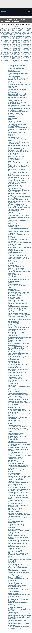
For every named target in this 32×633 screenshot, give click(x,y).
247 (17, 48)
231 (13, 46)
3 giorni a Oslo (13, 223)
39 (29, 29)
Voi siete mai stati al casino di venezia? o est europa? (18, 267)
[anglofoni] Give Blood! (16, 68)
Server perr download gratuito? (18, 442)
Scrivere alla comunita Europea (18, 486)
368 (6, 60)
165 (21, 40)
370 (10, 60)
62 (2, 32)
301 (13, 53)
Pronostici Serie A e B (15, 115)
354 (6, 58)
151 (21, 38)
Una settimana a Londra (16, 214)
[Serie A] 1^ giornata (15, 378)
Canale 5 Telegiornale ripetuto (18, 513)
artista (10, 119)
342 (10, 57)
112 (28, 34)
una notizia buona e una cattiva (18, 215)
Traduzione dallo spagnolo (17, 570)
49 (13, 30)
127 (30, 36)
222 (24, 45)
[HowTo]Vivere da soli (15, 583)
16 (24, 28)
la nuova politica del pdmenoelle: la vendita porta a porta (19, 179)
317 (17, 54)
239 (30, 46)
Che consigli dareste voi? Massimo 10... (16, 480)
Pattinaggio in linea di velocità (18, 270)
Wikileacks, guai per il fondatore (19, 190)
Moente (10, 212)
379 (30, 60)
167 (26, 40)
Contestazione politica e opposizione (16, 521)
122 (19, 36)
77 (26, 32)
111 (26, 34)
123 (21, 36)
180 (24, 41)
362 (24, 58)
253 (30, 48)
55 (23, 30)
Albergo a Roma (13, 137)
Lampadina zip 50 (14, 211)
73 (20, 32)
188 (10, 42)
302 (15, 53)
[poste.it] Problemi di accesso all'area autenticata (18, 74)
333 (21, 56)
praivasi (11, 283)
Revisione (11, 116)
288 (15, 52)
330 (15, 56)
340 (6, 57)
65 (7, 32)
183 (30, 41)
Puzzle (10, 135)
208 (24, 44)
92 (19, 33)
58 (28, 30)
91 (17, 33)
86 (9, 33)
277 (21, 50)
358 (15, 58)
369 (8, 60)
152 (24, 38)
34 (21, 29)
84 (6, 33)
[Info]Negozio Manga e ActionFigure (15, 459)
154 (28, 38)
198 (2, 44)
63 (4, 32)
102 (6, 34)
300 (10, 53)
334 (24, 56)
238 (28, 46)
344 (15, 57)
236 (24, 46)
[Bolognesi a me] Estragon (17, 124)
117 (8, 36)
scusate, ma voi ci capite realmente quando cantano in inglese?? (18, 526)
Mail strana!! (12, 562)
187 (8, 42)
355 (8, 58)
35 (23, 29)
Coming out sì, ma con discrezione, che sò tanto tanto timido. (18, 172)
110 (24, 34)
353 (4, 58)
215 (8, 45)
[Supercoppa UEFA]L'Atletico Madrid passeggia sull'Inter (18, 347)
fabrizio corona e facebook (17, 436)
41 (0, 30)
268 (1, 50)
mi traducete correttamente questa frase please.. (17, 102)
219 (17, 45)
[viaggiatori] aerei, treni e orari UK (19, 414)
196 (28, 42)
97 (27, 33)
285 (8, 52)
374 (19, 60)
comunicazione (13, 593)
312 (6, 54)
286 (10, 52)
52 (18, 30)
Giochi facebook (13, 321)
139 (26, 37)
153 (26, 38)
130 (6, 37)
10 (15, 28)
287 (13, 52)
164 (19, 40)
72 (18, 32)
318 (19, 54)
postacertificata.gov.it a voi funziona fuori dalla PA (17, 585)
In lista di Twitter (13, 126)
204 (15, 44)
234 (19, 46)
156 (1, 40)
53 (20, 30)
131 (8, 37)
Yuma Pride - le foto (14, 377)
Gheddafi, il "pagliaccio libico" (18, 399)
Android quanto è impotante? (18, 353)
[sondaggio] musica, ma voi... (18, 316)
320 (23, 54)
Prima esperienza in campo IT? (18, 292)
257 (8, 49)
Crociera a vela (13, 335)
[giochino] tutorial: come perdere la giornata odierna (19, 627)
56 (24, 30)
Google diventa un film (15, 251)
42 (2, 30)
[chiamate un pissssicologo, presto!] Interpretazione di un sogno (18, 497)
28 (12, 29)
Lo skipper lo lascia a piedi (17, 94)
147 (13, 38)
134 (15, 37)
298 (6, 53)
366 (1, 60)
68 (12, 32)
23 (4, 29)
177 (17, 41)
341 (8, 57)
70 (15, 32)
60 (31, 30)
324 (1, 56)
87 (11, 33)
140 (28, 37)
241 (4, 48)
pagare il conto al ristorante (17, 372)
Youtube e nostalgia (15, 500)
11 (16, 28)
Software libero (13, 227)
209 (26, 44)
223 (26, 45)
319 (21, 54)
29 (13, 29)
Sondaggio (12, 241)
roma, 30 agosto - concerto (17, 308)
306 (24, 53)
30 (15, 29)
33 (20, 29)
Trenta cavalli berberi (15, 375)
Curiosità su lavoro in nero (17, 150)
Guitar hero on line (14, 420)
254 (1, 49)
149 (17, 38)
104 (11, 34)
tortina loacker (13, 598)
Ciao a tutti (11, 161)
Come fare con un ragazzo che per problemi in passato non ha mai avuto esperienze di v (18, 146)
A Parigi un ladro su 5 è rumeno (18, 406)
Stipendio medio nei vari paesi (18, 449)
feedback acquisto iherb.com (18, 199)
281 (30, 50)
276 (19, 50)
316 (14, 54)
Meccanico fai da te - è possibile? (19, 327)
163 (17, 40)
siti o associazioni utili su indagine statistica (16, 157)
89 (14, 33)
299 (8, 53)
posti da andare (13, 359)
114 (2, 36)
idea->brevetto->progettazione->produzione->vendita (18, 112)
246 (15, 48)
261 (17, 49)
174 (10, 41)
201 (8, 44)
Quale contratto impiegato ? (17, 193)
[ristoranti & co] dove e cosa (17, 257)
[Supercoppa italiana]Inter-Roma (19, 206)
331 (17, 56)
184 (1, 42)
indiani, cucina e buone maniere (19, 382)
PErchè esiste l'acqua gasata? (18, 553)
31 (16, 29)
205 (17, 44)
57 (26, 30)
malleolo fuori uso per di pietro (18, 123)
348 (24, 57)
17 (26, 28)
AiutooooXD (12, 441)
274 (15, 50)
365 (30, 58)
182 (28, 41)
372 (15, 60)
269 (4, 50)
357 (13, 58)
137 (21, 37)
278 (24, 50)
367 (4, 60)
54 (21, 30)
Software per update (15, 503)
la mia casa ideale (14, 159)
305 (21, 53)
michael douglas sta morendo (18, 78)
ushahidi (11, 87)
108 (20, 34)
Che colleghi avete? (15, 510)
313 (8, 54)
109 (22, 34)
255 (4, 49)
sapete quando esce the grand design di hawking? (18, 531)
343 (13, 57)
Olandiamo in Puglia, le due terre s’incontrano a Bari (19, 515)
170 (1, 41)
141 (30, 37)
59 (29, 30)
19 (29, 28)
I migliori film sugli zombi (16, 535)
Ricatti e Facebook (14, 185)
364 (28, 58)
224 (28, 45)
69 (13, 32)
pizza (10, 324)
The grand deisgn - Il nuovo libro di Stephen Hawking (19, 489)
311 (3, 54)
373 (17, 60)
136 (19, 37)
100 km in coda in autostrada (18, 239)
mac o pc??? (12, 494)
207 (22, 44)
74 (21, 32)
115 (4, 36)
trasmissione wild (14, 71)
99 (30, 33)
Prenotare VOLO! (14, 473)
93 (20, 33)
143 (4, 38)
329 (13, 56)
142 (1, 38)
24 (5, 29)
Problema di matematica (16, 558)
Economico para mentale (16, 95)
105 (13, 34)
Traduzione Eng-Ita (14, 244)
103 (8, 34)
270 (6, 50)
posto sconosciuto (14, 225)
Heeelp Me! (12, 561)
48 (12, 30)
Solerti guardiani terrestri (16, 546)
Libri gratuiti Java (14, 297)
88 (12, 33)
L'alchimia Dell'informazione (17, 447)
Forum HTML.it (11, 20)
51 (16, 30)
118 (10, 36)
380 (15, 61)
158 (6, 40)
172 (6, 41)
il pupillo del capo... (14, 418)
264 (24, 49)
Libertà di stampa (14, 299)
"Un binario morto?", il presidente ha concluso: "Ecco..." (19, 456)
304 (19, 53)
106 (15, 34)
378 (28, 60)
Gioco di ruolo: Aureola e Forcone (19, 243)
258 (10, 49)
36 (24, 29)
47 (10, 30)
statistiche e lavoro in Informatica (19, 492)
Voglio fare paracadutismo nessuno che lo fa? (17, 182)
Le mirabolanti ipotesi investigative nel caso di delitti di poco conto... (19, 84)
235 (21, 46)
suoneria (11, 70)
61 (0, 32)
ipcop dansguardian (15, 551)
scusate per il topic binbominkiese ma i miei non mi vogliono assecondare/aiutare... (18, 356)
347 (21, 57)
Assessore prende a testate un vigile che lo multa (18, 142)
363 (26, 58)
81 (1, 33)
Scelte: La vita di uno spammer (18, 175)
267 (30, 49)
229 (8, 46)
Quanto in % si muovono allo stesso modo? (17, 98)
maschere (11, 167)
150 (19, 38)
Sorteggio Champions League (18, 307)
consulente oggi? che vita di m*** (19, 207)
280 (28, 50)
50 (15, 30)
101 (4, 34)
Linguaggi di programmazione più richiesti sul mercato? (19, 338)
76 (24, 32)
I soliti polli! (12, 385)
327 (8, 56)
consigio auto (12, 118)
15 (22, 28)
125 (26, 36)
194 (24, 42)
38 (28, 29)
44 (5, 30)
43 (4, 30)
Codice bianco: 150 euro (16, 246)
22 (2, 29)
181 (26, 41)
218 (15, 45)
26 (8, 29)
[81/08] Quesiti (13, 383)
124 (23, 36)
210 (28, 44)
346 (19, 57)
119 (12, 36)
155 (30, 38)
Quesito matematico (15, 100)
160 (10, 40)
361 (21, 58)
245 (13, 48)
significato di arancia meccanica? (19, 319)
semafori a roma (13, 361)
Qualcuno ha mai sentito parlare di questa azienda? (19, 595)
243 (8, 48)
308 (28, 53)
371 (13, 60)
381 (17, 61)
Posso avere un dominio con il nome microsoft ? (18, 541)
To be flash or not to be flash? (18, 417)
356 (10, 58)
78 (28, 32)
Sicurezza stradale (14, 284)
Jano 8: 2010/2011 (14, 363)
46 (8, 30)
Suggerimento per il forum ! (17, 554)
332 (19, 56)
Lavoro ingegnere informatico (18, 482)
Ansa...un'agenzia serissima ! (18, 465)
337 (30, 56)
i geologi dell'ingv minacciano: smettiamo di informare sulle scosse (18, 567)
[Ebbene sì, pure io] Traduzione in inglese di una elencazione (19, 427)
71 (16, 32)
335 (26, 56)
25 (7, 29)
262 (19, 49)
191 (17, 42)
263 (21, 49)
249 (21, 48)
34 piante (11, 415)
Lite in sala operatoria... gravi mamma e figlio (17, 365)
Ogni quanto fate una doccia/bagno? (15, 275)
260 (15, 49)
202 (10, 44)
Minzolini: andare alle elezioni (18, 620)
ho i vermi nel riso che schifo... (18, 166)
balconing (11, 582)
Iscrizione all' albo (14, 291)
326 (6, 56)
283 (4, 52)
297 (4, 53)
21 (0, 29)
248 (19, 48)
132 (10, 37)
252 (28, 48)
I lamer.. (10, 502)
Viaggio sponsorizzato (15, 195)
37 (26, 29)
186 (6, 42)
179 (21, 41)
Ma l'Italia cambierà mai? (16, 209)
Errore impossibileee (15, 484)
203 (13, 44)
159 (8, 40)
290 (19, 52)
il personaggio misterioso (16, 433)
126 (28, 36)
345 (17, 57)
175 (13, 41)
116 (6, 36)
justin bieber (12, 238)
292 (24, 52)
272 (10, 50)
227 (4, 46)
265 (26, 49)
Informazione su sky (15, 434)
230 (10, 46)
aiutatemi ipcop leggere (16, 550)
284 (6, 52)
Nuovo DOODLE (13, 511)
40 (31, 29)
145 (8, 38)
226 (1, 46)
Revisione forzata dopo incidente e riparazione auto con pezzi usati (19, 614)
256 (6, 49)
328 (10, 56)
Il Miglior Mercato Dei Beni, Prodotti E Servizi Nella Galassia (19, 401)
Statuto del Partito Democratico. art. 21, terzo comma (19, 573)
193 (21, 42)
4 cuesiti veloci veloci (15, 508)
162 (15, 40)
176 (15, 41)
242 (6, 48)
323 (31, 54)
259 (13, 49)
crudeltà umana (13, 318)
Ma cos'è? (11, 450)
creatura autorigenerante (16, 409)
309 (30, 53)
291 (21, 52)
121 (17, 36)
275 (17, 50)
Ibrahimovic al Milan (15, 367)
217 (13, 45)
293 (26, 52)
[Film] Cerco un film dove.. (17, 534)
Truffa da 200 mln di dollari (17, 155)
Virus (10, 556)
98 (28, 33)
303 (17, 53)
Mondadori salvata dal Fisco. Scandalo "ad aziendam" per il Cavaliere (18, 129)
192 (19, 42)
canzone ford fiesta (14, 606)
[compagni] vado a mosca (17, 255)
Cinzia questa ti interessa (16, 169)
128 (1, 37)
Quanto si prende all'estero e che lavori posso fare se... (19, 187)
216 (10, 45)
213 (4, 45)
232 (15, 46)
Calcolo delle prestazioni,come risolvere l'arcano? (18, 294)
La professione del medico (17, 487)
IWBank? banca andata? (16, 204)
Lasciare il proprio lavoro (16, 326)
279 (26, 50)
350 (28, 57)
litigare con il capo (14, 177)
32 (18, 29)
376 (24, 60)
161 (13, 40)
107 (17, 34)
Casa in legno (12, 289)
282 (1, 52)
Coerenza (11, 254)
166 (24, 40)
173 (8, 41)
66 (8, 32)
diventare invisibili (14, 529)
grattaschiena (12, 265)
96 (25, 33)
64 (5, 32)
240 (1, 48)
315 (12, 54)
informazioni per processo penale (19, 559)
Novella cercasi (13, 612)
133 (13, 37)
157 (4, 40)
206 (19, 44)
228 (6, 46)
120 (15, 36)
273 (13, 50)
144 (6, 38)
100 (2, 34)
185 (4, 42)
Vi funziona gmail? (14, 407)
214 (6, 45)
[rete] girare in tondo (15, 548)
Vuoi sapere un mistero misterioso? (16, 333)
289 (17, 52)
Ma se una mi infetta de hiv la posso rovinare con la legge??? (19, 314)
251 (26, 48)
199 (4, 44)
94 (22, 33)
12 (18, 28)
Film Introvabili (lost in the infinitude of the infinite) (16, 462)
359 (17, 58)
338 (1, 57)
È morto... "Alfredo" (14, 340)
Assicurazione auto (14, 425)
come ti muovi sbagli (15, 607)
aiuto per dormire (14, 76)
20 (30, 28)
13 (19, 28)
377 (26, 60)
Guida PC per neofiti (15, 398)
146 (10, 38)
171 (4, 41)
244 (10, 48)
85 (8, 33)
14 (21, 28)
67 (10, 32)
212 (1, 45)
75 (23, 32)
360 (19, 58)
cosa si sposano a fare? (16, 575)
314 (10, 54)
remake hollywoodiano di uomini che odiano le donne (19, 109)
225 (30, 45)
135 (17, 37)
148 (15, 38)
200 (6, 44)
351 (30, 57)
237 (26, 46)
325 (4, 56)
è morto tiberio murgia (15, 191)
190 (15, 42)
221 (21, 45)
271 (8, 50)
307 (26, 53)
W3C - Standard (13, 474)
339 (4, 57)
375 (21, 60)
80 (31, 32)
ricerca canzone (13, 404)
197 (30, 42)
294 (28, 52)
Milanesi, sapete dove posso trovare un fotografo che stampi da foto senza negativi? (18, 394)
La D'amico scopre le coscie (17, 380)
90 (16, 33)
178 (19, 41)
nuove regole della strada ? (17, 374)
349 (26, 57)
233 (17, 46)
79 (29, 32)
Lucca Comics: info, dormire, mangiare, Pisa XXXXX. (18, 505)
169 (30, 40)
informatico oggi (13, 323)
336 (28, 56)
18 (27, 28)
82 (3, 33)
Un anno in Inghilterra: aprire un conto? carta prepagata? (19, 477)
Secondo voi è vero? (15, 577)
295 (30, 52)
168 (28, 40)
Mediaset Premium (14, 121)
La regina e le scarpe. (15, 564)
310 (1, 54)
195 (26, 42)
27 (10, 29)
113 (30, 34)
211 (30, 44)
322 (29, 54)
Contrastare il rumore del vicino (18, 369)
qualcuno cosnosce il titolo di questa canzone (18, 590)
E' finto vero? (12, 371)
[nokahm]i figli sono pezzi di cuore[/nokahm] (17, 438)
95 (24, 33)
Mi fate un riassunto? (15, 342)
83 (4, 33)
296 (1, 53)
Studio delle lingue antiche (17, 89)
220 (19, 45)
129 (4, 37)
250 (24, 48)
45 (7, 30)
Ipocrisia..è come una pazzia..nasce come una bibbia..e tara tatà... (19, 623)
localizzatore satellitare (15, 252)
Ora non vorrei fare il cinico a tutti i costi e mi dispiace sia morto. (19, 106)
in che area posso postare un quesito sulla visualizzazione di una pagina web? (18, 279)
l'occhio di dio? (13, 588)
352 (1, 58)
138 (24, 37)
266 (28, 49)
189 (13, 42)
